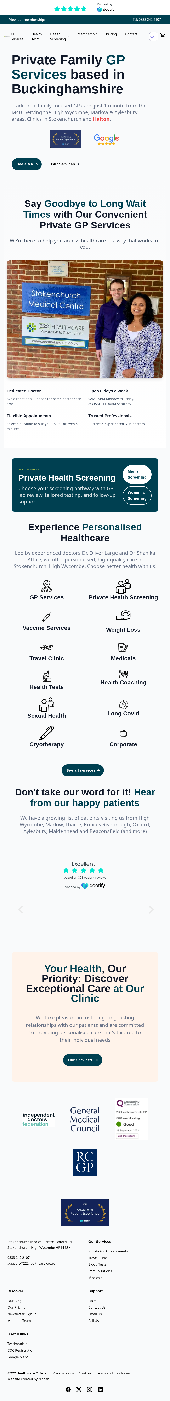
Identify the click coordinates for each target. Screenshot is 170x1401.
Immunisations (100, 1271)
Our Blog (14, 1300)
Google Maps (17, 1357)
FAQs (92, 1300)
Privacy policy (63, 1373)
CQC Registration (20, 1350)
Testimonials (17, 1343)
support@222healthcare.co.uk (31, 1263)
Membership (88, 34)
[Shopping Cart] (162, 35)
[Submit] (153, 36)
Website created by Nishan (28, 1379)
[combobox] (153, 36)
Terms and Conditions (113, 1373)
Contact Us (97, 1307)
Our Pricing (16, 1307)
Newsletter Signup (21, 1314)
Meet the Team (19, 1320)
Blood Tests (97, 1264)
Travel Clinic (97, 1258)
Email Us (95, 1314)
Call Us (93, 1320)
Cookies (85, 1373)
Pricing (111, 34)
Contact (131, 34)
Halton (101, 118)
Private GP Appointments (108, 1251)
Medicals (95, 1277)
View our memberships (27, 19)
